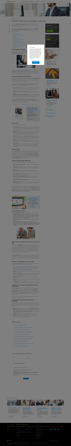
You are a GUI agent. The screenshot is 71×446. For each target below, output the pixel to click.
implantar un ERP (23, 221)
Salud (17, 429)
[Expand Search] (60, 1)
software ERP (20, 28)
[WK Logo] (10, 440)
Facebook (50, 429)
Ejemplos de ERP (15, 37)
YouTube (57, 429)
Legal (17, 435)
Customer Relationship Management (20, 266)
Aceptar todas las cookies (36, 62)
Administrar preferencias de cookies (35, 60)
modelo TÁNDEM (36, 296)
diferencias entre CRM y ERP (26, 267)
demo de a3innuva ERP (19, 316)
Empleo (52, 1)
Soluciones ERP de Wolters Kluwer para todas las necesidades (21, 45)
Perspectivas (32, 1)
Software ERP (37, 436)
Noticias (37, 1)
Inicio (8, 424)
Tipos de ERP (14, 36)
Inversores (48, 1)
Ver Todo (48, 66)
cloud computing (14, 256)
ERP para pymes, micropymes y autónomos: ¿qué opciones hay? (21, 41)
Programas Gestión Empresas (39, 429)
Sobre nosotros (42, 1)
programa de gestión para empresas (24, 78)
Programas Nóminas (38, 435)
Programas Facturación (39, 438)
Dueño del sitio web (28, 432)
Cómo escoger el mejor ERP (16, 40)
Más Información (32, 206)
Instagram (53, 429)
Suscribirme (48, 86)
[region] (35, 55)
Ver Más (48, 39)
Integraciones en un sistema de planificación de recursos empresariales (22, 44)
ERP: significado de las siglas (16, 33)
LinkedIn (55, 429)
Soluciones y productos (25, 1)
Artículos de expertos (12, 424)
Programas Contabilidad (39, 432)
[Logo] (11, 1)
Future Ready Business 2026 (29, 296)
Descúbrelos (48, 106)
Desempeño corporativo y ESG (21, 432)
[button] (9, 24)
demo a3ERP (34, 311)
